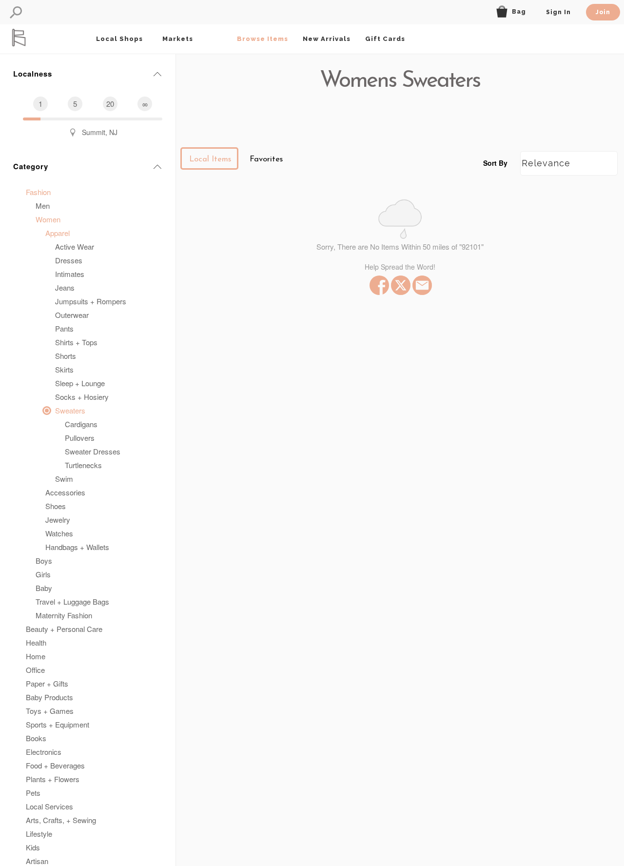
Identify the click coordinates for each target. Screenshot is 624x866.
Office (35, 670)
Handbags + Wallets (77, 547)
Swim (64, 478)
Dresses (68, 260)
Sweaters (70, 410)
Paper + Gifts (47, 683)
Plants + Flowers (52, 779)
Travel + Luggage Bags (72, 601)
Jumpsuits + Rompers (90, 301)
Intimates (69, 274)
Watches (59, 533)
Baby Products (49, 697)
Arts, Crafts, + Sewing (61, 820)
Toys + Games (50, 711)
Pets (33, 792)
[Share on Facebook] (378, 285)
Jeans (65, 287)
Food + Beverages (55, 765)
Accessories (65, 492)
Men (43, 205)
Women (48, 219)
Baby (44, 588)
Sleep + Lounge (80, 383)
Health (36, 642)
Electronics (43, 752)
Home (35, 656)
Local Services (49, 806)
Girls (43, 574)
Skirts (64, 369)
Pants (64, 328)
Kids (33, 847)
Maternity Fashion (64, 615)
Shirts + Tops (76, 342)
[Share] (421, 285)
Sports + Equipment (57, 724)
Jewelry (57, 519)
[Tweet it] (399, 285)
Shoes (55, 506)
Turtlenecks (83, 465)
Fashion (38, 192)
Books (36, 738)
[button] (16, 12)
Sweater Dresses (92, 451)
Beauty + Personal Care (64, 629)
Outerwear (72, 315)
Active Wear (74, 246)
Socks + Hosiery (82, 397)
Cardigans (81, 424)
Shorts (65, 356)
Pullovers (80, 438)
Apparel (57, 233)
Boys (44, 560)
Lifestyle (39, 833)
